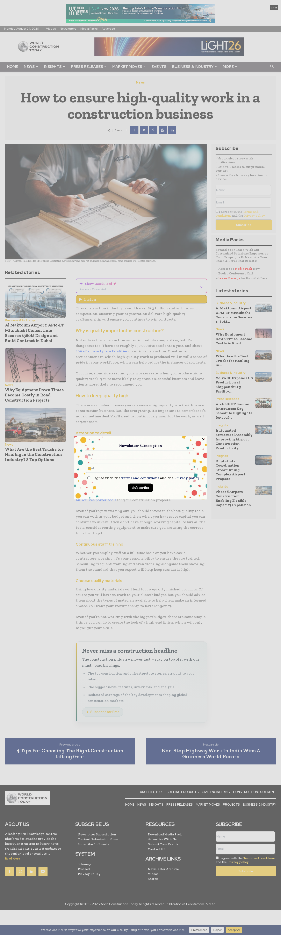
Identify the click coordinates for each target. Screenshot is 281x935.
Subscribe (140, 487)
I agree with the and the (146, 478)
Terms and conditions (140, 478)
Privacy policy (187, 478)
